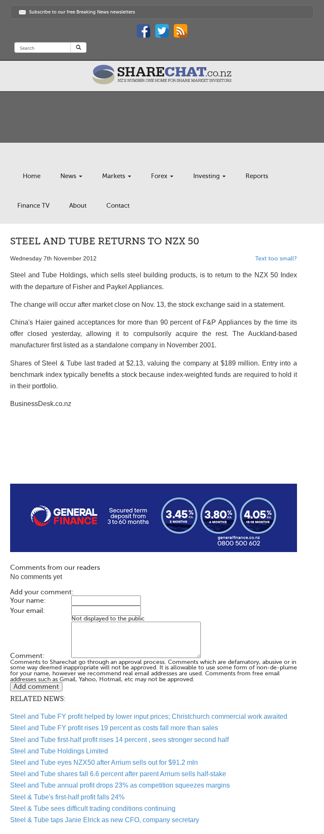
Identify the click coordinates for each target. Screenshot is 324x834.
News (69, 176)
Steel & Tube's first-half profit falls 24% (67, 797)
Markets (114, 176)
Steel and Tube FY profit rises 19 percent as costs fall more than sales (114, 727)
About (77, 205)
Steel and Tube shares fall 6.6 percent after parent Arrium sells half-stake (118, 773)
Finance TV (33, 205)
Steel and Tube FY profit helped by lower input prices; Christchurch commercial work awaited (148, 716)
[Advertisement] (153, 457)
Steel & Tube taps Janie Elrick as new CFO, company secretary (104, 819)
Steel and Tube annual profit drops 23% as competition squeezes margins (120, 785)
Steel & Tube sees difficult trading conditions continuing (93, 808)
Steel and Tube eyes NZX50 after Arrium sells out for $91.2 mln (104, 762)
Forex (160, 176)
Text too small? (276, 258)
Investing (207, 176)
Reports (257, 176)
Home (31, 176)
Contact (118, 205)
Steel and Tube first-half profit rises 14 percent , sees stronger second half (119, 739)
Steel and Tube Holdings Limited (59, 751)
